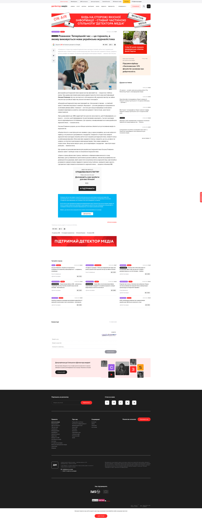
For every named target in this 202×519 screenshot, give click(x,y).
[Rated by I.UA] (107, 501)
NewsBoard (54, 432)
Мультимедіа (98, 265)
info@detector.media (67, 469)
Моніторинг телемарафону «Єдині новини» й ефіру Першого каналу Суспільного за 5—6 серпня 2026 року (134, 111)
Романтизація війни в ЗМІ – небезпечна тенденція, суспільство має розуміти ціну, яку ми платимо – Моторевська (66, 285)
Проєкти (54, 419)
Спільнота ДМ (61, 372)
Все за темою (145, 138)
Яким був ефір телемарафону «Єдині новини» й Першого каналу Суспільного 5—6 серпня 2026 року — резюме (134, 100)
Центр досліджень (95, 1)
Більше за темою (126, 83)
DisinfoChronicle (106, 1)
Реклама (74, 429)
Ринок (97, 6)
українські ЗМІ (56, 233)
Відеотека (54, 436)
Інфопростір (111, 6)
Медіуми (53, 448)
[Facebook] (54, 50)
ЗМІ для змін (54, 427)
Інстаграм (94, 427)
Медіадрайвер (55, 430)
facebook (94, 422)
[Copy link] (54, 61)
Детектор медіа (64, 1)
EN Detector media (117, 1)
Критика (84, 6)
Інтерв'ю (58, 265)
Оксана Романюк (81, 233)
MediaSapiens (74, 1)
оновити (113, 332)
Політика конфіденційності (79, 423)
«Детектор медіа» (112, 222)
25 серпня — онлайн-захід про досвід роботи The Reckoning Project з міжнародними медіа (134, 91)
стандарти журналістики (68, 233)
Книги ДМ (74, 427)
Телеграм (94, 425)
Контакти (74, 430)
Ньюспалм (54, 446)
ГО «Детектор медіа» (137, 1)
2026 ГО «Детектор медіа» (69, 471)
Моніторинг (91, 6)
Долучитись (87, 214)
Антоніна (127, 1)
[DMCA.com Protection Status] (95, 501)
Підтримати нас (76, 432)
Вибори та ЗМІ (55, 437)
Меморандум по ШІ (77, 425)
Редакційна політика (77, 422)
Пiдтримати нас (144, 419)
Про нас (75, 419)
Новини (73, 6)
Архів (73, 437)
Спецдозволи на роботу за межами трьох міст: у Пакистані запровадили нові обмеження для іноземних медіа (133, 131)
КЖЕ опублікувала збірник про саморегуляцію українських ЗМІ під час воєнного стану (132, 301)
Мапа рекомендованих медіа (59, 444)
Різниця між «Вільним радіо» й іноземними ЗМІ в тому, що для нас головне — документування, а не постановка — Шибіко (132, 269)
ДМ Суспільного (84, 1)
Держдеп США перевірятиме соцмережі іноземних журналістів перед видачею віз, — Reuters (134, 121)
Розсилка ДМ (75, 436)
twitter (93, 423)
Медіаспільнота (55, 31)
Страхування (135, 6)
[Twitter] (54, 56)
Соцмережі (96, 419)
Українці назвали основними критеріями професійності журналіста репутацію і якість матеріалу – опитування (66, 301)
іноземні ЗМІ (91, 233)
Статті (78, 6)
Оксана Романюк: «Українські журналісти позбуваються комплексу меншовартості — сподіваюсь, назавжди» (66, 269)
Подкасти (103, 6)
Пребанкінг (54, 429)
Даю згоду (101, 516)
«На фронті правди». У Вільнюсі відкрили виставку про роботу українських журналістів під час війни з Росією (101, 268)
